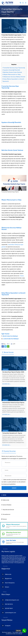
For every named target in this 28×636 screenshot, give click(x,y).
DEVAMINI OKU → (6, 384)
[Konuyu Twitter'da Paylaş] (5, 346)
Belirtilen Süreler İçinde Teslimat (12, 72)
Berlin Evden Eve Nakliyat (10, 336)
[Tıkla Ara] (24, 630)
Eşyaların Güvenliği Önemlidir (11, 70)
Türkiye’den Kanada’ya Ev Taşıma (12, 433)
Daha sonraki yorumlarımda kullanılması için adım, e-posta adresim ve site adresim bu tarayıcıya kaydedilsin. (14, 482)
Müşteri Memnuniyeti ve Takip (11, 74)
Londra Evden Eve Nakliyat (11, 338)
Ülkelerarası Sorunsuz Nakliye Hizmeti (13, 76)
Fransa (22, 275)
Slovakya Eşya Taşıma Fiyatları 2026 (13, 372)
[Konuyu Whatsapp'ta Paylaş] (8, 346)
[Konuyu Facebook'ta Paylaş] (3, 346)
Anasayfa (4, 14)
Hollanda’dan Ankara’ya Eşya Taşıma (13, 402)
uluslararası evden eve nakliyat (14, 633)
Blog (8, 14)
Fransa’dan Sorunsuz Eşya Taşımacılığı (13, 67)
